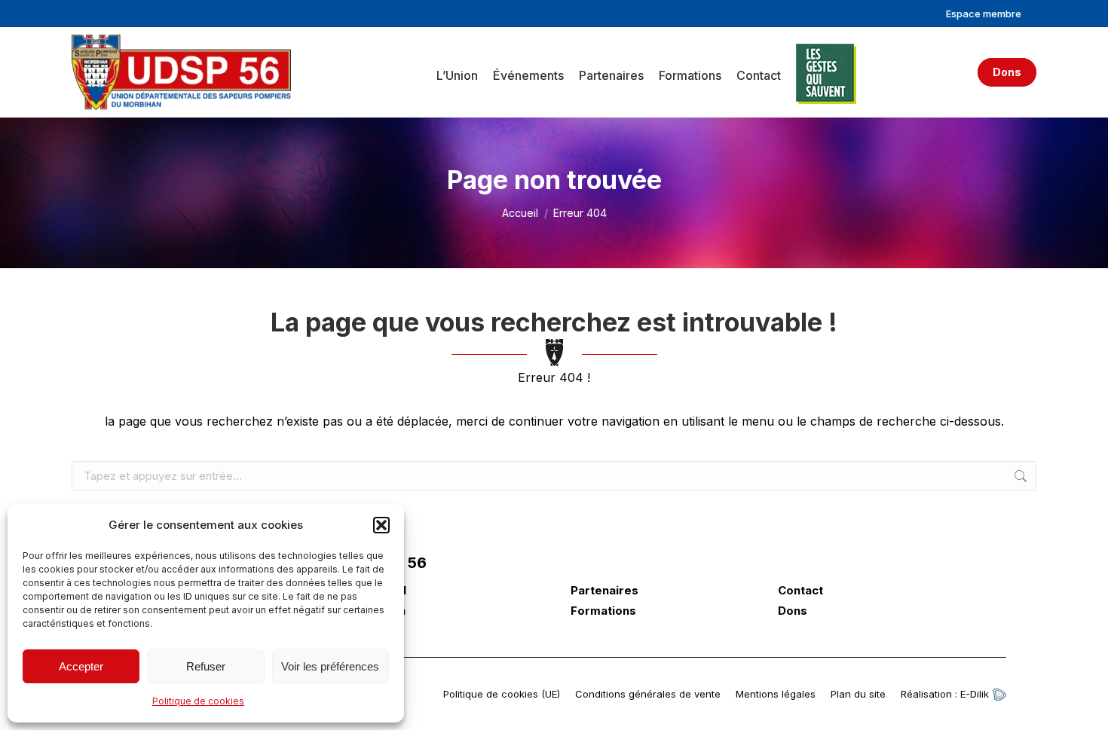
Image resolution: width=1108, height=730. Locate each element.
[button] (381, 525)
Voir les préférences (330, 666)
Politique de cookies (198, 701)
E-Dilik (976, 694)
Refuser (205, 666)
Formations (603, 611)
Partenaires (604, 590)
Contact (800, 590)
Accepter (81, 666)
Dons (792, 611)
